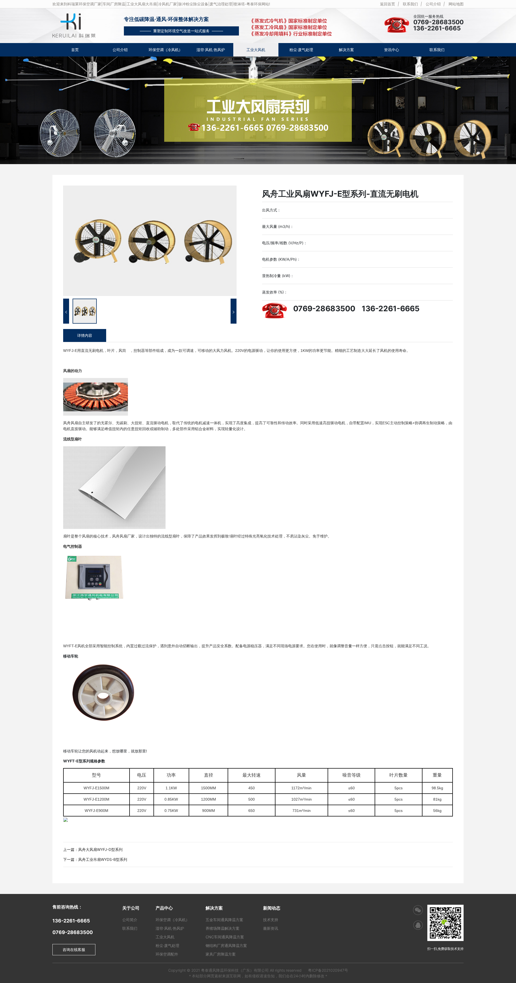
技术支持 (270, 919)
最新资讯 (270, 928)
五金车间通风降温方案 (224, 919)
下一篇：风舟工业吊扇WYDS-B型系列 (95, 859)
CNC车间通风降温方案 (225, 937)
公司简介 (129, 919)
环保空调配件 (167, 954)
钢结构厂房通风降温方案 (226, 945)
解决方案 (346, 49)
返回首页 (387, 4)
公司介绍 (433, 4)
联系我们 (410, 4)
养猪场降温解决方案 (222, 928)
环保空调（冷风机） (165, 49)
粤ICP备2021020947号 (328, 970)
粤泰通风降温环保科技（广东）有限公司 (235, 970)
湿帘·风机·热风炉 (210, 49)
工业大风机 (255, 49)
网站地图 (456, 4)
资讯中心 (391, 49)
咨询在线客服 (74, 949)
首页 (75, 49)
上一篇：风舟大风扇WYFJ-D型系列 (93, 849)
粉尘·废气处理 (301, 49)
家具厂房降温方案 (221, 954)
